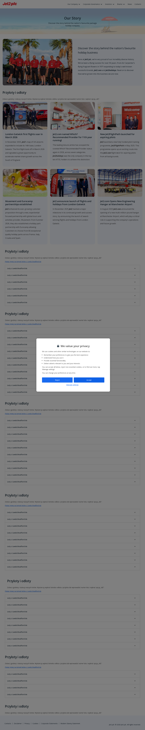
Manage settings (72, 385)
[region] (73, 365)
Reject (57, 380)
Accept (89, 380)
